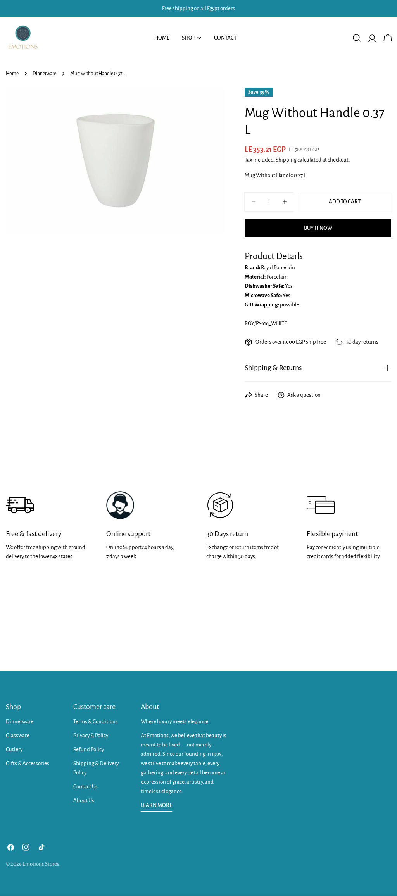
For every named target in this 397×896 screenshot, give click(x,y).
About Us (83, 800)
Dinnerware (44, 73)
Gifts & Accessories (27, 763)
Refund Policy (88, 749)
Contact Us (85, 786)
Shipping (286, 160)
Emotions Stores (40, 864)
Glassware (17, 735)
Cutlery (14, 749)
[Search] (356, 38)
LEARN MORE (156, 805)
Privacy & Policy (90, 735)
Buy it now (318, 228)
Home (12, 73)
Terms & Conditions (95, 721)
